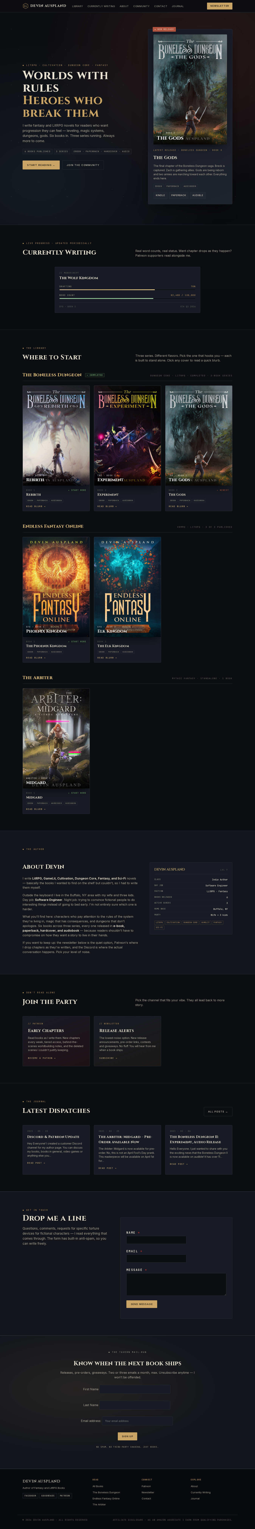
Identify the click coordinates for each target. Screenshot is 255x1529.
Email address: (91, 1421)
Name (133, 1232)
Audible (197, 195)
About (124, 6)
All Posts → (218, 1111)
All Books (98, 1486)
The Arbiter (99, 1504)
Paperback (178, 195)
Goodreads (48, 1496)
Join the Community (83, 164)
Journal (178, 6)
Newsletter (219, 5)
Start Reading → (41, 164)
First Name (91, 1389)
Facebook (30, 1496)
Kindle (160, 195)
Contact (160, 6)
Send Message (142, 1304)
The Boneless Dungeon (106, 1492)
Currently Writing (101, 6)
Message (136, 1270)
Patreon (65, 1496)
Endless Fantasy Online (106, 1498)
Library (77, 6)
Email (134, 1251)
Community (141, 6)
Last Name (90, 1405)
